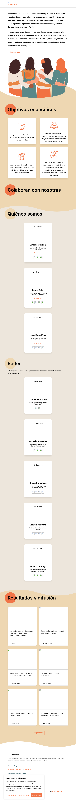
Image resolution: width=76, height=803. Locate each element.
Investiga (28, 769)
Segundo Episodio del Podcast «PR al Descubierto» (53, 626)
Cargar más (38, 733)
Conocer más (14, 52)
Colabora (19, 769)
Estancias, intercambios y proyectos (53, 667)
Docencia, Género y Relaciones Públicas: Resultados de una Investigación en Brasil (22, 626)
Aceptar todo (36, 795)
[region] (24, 787)
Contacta (11, 769)
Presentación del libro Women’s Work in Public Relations (53, 707)
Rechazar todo (24, 795)
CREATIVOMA (57, 791)
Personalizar (12, 795)
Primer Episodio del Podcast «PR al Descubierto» (22, 707)
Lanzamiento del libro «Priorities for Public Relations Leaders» (22, 667)
